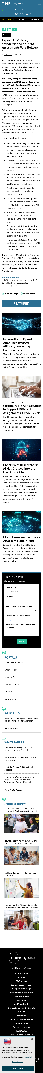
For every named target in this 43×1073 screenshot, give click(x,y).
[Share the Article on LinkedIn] (9, 29)
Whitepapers (14, 742)
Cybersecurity (10, 669)
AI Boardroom (21, 973)
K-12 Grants (34, 19)
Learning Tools (10, 677)
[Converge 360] (21, 958)
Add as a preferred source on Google (16, 10)
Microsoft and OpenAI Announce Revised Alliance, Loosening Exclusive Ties (18, 344)
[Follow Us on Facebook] (20, 14)
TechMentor (21, 1031)
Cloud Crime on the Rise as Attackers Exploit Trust (21, 539)
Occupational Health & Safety (21, 1007)
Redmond (21, 1015)
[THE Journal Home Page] (12, 4)
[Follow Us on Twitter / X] (23, 14)
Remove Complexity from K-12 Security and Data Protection (18, 749)
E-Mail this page (11, 293)
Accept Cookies (17, 1068)
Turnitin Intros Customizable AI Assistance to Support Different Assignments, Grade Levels (22, 407)
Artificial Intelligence (13, 662)
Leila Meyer (8, 55)
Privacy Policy (25, 615)
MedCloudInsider (22, 1004)
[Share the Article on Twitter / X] (14, 29)
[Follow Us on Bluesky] (16, 14)
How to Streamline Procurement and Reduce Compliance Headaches (20, 842)
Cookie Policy (28, 1057)
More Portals (10, 699)
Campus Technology (21, 988)
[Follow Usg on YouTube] (27, 14)
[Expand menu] (40, 4)
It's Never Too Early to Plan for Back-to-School (20, 874)
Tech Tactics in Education (21, 1034)
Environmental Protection (21, 992)
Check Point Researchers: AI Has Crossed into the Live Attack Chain (20, 468)
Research (6, 35)
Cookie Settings (17, 1062)
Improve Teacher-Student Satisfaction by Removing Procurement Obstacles (21, 906)
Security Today (21, 1023)
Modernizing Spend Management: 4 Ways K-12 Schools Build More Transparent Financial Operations (20, 780)
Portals (10, 657)
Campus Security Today (21, 984)
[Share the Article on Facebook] (4, 29)
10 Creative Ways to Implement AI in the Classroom (20, 758)
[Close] (32, 1039)
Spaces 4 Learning (21, 1027)
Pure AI (21, 1011)
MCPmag (21, 1000)
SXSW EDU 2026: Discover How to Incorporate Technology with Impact (20, 810)
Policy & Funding (11, 684)
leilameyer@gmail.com (11, 286)
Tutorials (23, 19)
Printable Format (30, 293)
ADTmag (21, 977)
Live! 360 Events (21, 996)
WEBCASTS (12, 713)
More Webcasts (11, 728)
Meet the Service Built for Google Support (19, 768)
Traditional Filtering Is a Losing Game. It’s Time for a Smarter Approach (21, 719)
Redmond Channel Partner (21, 1019)
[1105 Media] (21, 968)
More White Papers (13, 789)
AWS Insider (21, 981)
